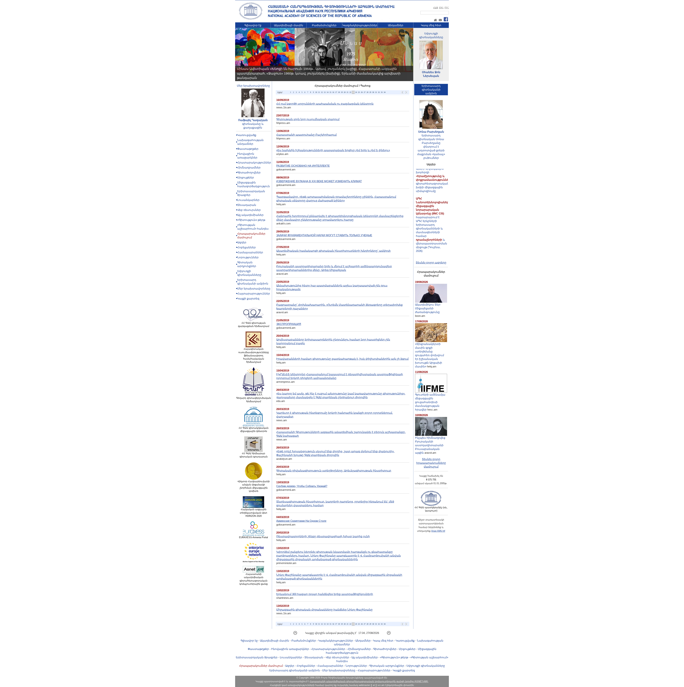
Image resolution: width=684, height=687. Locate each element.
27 (365, 92)
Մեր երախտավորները (253, 85)
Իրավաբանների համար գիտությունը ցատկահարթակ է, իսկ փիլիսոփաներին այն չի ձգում (342, 358)
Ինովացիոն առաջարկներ (290, 648)
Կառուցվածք (246, 135)
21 (347, 92)
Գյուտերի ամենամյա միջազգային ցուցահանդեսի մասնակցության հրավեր (430, 402)
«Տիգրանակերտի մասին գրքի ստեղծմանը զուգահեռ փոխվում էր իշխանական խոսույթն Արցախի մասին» (429, 355)
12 (322, 92)
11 (319, 92)
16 (333, 92)
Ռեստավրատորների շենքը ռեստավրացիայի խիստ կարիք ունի (323, 536)
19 (342, 92)
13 (325, 92)
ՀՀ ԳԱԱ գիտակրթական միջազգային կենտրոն (253, 429)
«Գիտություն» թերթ (251, 219)
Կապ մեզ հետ (431, 25)
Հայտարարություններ (253, 293)
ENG (441, 7)
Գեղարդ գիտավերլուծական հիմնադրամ (253, 400)
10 (316, 92)
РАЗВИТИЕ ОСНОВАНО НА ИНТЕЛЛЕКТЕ (303, 165)
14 (327, 92)
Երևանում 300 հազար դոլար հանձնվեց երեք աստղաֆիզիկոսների (324, 594)
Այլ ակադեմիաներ (250, 214)
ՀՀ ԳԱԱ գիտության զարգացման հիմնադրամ (253, 324)
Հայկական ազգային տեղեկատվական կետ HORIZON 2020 (253, 512)
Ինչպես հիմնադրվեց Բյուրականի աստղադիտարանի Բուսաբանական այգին (430, 445)
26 (362, 92)
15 (330, 92)
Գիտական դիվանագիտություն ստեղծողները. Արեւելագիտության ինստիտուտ (333, 470)
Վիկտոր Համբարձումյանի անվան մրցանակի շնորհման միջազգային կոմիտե (253, 486)
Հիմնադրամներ (249, 167)
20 (345, 92)
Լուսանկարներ (248, 199)
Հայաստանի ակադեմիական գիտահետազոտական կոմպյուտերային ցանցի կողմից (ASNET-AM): (369, 681)
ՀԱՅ (435, 7)
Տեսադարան (246, 204)
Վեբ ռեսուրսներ (249, 209)
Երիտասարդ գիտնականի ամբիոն (294, 670)
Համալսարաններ (250, 252)
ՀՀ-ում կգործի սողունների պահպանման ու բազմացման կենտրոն (325, 103)
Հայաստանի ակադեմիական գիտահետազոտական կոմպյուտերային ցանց (253, 579)
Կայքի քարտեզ (248, 298)
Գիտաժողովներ (249, 172)
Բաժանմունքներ (324, 25)
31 (376, 92)
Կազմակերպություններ (360, 25)
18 (339, 92)
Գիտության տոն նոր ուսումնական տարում (308, 119)
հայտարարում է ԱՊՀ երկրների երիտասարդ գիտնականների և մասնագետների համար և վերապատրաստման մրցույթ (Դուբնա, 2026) (433, 208)
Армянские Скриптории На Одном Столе (301, 520)
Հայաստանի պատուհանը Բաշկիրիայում (306, 134)
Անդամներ (395, 25)
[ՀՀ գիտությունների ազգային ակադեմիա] (251, 18)
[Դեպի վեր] (295, 634)
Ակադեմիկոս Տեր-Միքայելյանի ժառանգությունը (428, 308)
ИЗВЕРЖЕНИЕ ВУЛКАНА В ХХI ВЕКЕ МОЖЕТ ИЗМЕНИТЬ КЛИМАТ (319, 181)
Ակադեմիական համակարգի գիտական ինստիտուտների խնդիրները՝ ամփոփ (333, 250)
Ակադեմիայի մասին (288, 25)
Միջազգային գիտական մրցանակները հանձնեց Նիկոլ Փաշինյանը (324, 609)
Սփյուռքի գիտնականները (425, 665)
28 (367, 92)
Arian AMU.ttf (438, 531)
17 (336, 92)
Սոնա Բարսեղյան (431, 131)
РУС (447, 7)
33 (382, 92)
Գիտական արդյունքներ (386, 665)
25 (359, 92)
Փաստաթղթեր (247, 148)
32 (379, 92)
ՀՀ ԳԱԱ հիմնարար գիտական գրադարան (254, 455)
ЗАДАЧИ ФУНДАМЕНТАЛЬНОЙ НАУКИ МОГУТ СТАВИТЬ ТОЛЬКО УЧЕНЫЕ (324, 235)
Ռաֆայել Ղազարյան (253, 120)
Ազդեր (241, 242)
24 (356, 92)
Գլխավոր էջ (252, 25)
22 (350, 92)
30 (373, 92)
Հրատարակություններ (254, 162)
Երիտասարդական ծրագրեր (257, 657)
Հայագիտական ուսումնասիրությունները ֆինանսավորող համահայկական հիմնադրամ (253, 355)
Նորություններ (248, 257)
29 (370, 92)
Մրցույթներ (245, 177)
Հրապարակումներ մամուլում (261, 665)
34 (384, 92)
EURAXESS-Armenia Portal (253, 537)
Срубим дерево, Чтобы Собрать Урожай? (301, 486)
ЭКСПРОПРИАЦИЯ (288, 323)
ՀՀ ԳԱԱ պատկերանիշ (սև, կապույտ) (431, 509)
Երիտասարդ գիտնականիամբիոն (431, 89)
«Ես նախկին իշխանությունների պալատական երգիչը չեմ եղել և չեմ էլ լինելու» (333, 150)
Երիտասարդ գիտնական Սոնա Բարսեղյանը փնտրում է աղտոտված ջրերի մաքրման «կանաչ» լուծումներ (431, 146)
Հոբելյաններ (246, 247)
